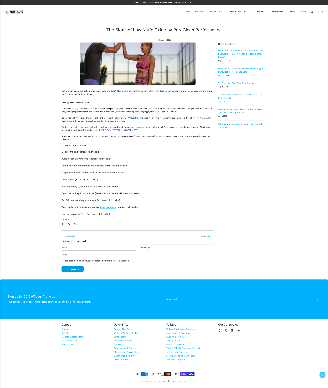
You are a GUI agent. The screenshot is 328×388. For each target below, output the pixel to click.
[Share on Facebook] (63, 224)
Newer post (205, 236)
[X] (226, 330)
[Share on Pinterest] (75, 224)
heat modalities (108, 207)
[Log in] (317, 12)
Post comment (72, 269)
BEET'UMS (131, 130)
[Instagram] (232, 330)
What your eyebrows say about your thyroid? (240, 124)
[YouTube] (238, 330)
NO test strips (133, 118)
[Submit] (317, 299)
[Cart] (323, 12)
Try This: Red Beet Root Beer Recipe (236, 83)
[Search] (312, 12)
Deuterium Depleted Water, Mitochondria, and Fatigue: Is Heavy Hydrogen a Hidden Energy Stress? (240, 53)
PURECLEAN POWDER (110, 130)
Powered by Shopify (178, 381)
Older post (70, 236)
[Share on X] (69, 224)
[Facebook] (219, 330)
